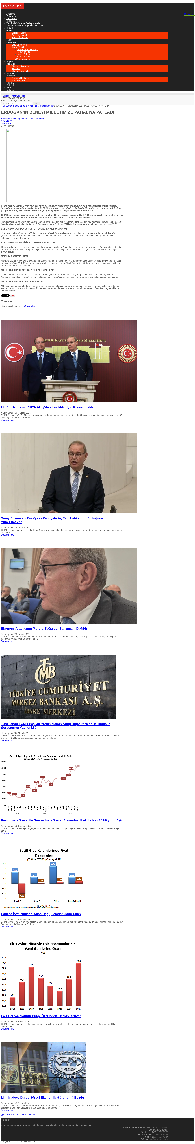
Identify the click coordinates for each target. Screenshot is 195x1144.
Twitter (13, 96)
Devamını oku (7, 420)
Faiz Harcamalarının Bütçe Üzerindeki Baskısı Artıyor (41, 1016)
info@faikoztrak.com (158, 1139)
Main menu (189, 14)
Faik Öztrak (6, 106)
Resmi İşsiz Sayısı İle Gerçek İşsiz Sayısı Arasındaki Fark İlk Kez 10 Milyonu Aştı (61, 820)
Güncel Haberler (46, 106)
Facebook (5, 96)
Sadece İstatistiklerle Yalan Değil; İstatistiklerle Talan (41, 914)
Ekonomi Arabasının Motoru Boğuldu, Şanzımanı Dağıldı (44, 628)
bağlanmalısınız (30, 306)
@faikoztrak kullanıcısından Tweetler (18, 1115)
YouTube (21, 96)
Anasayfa (16, 106)
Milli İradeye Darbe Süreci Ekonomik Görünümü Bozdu (42, 1097)
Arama (4, 103)
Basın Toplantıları (29, 106)
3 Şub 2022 (6, 121)
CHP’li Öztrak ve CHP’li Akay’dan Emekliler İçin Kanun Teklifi (47, 407)
